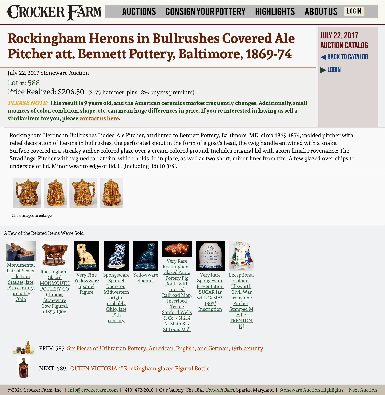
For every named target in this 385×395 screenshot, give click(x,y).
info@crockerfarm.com (93, 390)
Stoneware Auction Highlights (311, 390)
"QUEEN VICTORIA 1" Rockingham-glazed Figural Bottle (139, 368)
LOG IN (354, 10)
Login (334, 69)
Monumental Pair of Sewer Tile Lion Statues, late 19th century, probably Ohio (21, 282)
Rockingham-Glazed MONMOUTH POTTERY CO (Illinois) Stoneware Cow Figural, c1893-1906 (55, 292)
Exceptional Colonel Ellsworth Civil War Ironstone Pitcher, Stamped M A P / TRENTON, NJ (241, 300)
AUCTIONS (139, 10)
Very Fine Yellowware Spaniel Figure (86, 283)
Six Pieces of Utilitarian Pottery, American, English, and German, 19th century (165, 348)
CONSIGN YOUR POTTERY (206, 10)
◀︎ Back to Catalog (344, 56)
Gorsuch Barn (219, 390)
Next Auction (363, 390)
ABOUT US (321, 10)
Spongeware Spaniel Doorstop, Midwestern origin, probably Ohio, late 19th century (116, 297)
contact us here (99, 118)
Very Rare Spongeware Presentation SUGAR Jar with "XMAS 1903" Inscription (210, 292)
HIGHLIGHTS (275, 10)
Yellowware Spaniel (145, 277)
